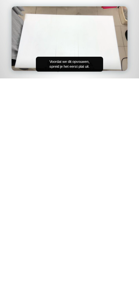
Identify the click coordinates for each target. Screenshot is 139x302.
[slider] (69, 64)
